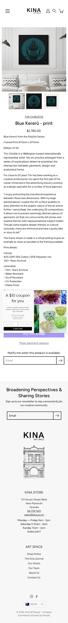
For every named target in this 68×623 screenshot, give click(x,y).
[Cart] (61, 11)
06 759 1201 (34, 511)
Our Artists (34, 563)
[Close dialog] (64, 292)
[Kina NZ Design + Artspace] (34, 11)
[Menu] (8, 11)
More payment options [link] (34, 343)
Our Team (34, 568)
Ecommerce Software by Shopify (34, 615)
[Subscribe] (60, 360)
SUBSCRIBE (18, 329)
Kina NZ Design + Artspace (38, 612)
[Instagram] (31, 596)
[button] (54, 11)
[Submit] (57, 416)
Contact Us (34, 577)
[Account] (48, 11)
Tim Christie (34, 116)
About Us (34, 572)
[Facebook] (36, 596)
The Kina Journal (34, 558)
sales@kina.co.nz (34, 514)
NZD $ (34, 604)
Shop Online (34, 554)
